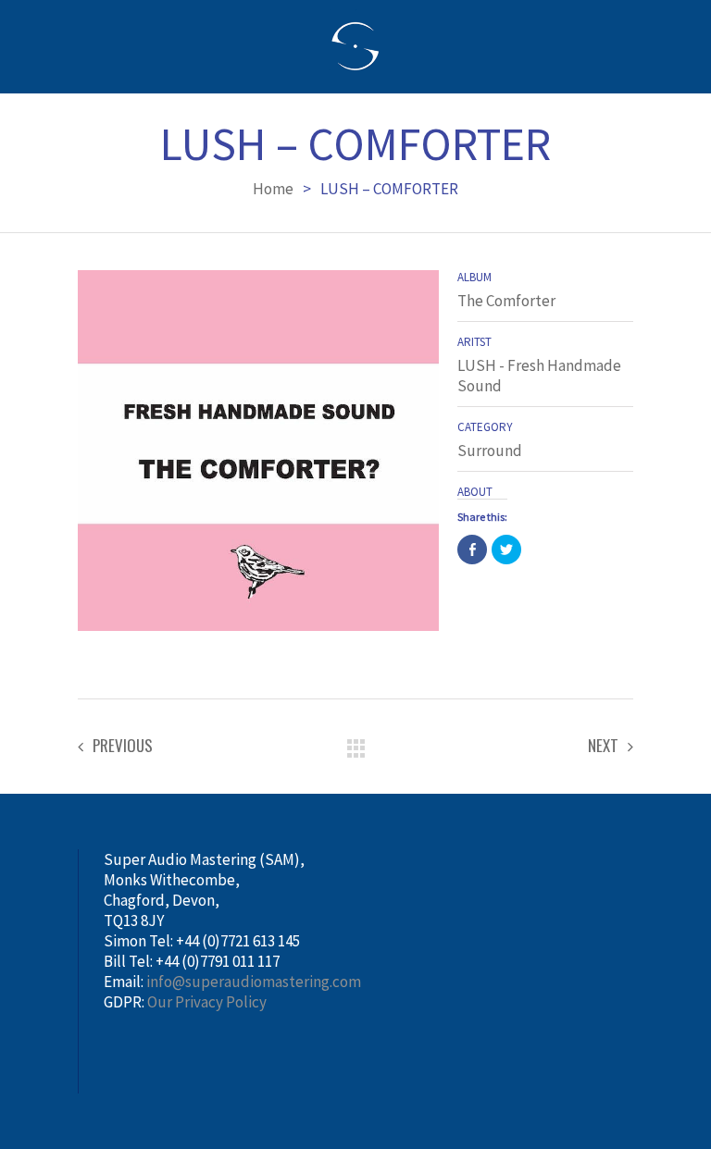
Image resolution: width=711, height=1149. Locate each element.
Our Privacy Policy (207, 1002)
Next (603, 745)
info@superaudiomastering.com (253, 981)
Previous (123, 745)
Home (273, 189)
